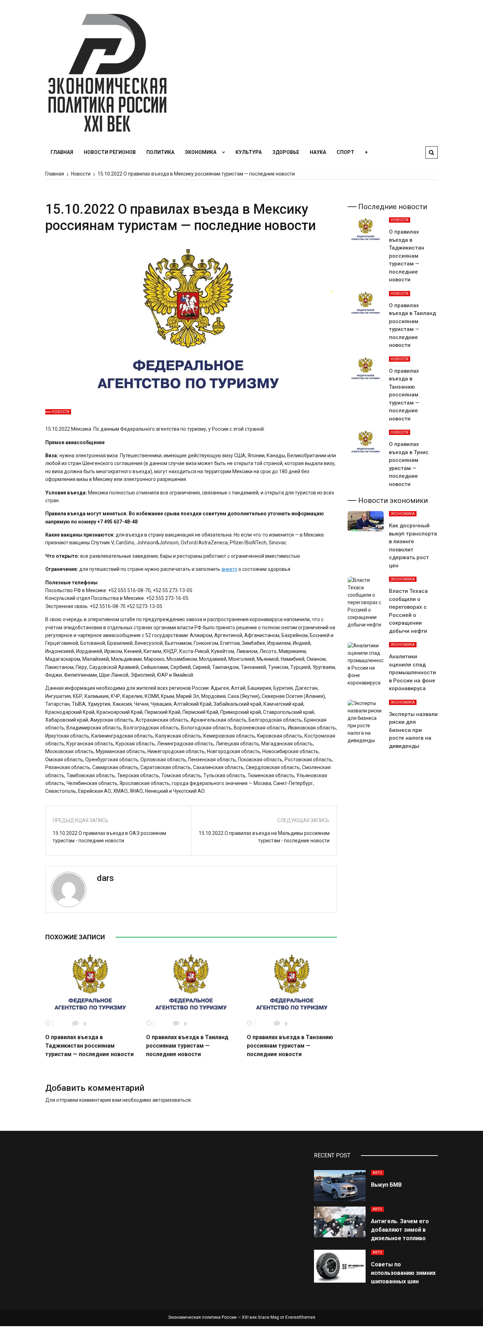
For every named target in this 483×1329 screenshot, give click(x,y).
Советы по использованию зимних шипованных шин (403, 1273)
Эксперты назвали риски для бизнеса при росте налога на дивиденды (413, 730)
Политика (160, 152)
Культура (248, 152)
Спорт (345, 152)
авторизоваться (171, 1100)
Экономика (200, 152)
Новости (60, 412)
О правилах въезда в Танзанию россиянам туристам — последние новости (290, 1046)
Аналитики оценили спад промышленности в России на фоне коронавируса (412, 672)
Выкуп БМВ (386, 1184)
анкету (229, 569)
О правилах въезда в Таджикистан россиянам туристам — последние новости (89, 1046)
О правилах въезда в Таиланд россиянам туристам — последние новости (187, 1046)
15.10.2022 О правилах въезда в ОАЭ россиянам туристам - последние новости (109, 836)
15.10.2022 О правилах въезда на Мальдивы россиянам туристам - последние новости (264, 836)
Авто (377, 1173)
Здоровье (285, 152)
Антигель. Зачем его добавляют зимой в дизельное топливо (400, 1230)
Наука (318, 152)
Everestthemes (300, 1317)
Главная (62, 152)
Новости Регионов (110, 152)
